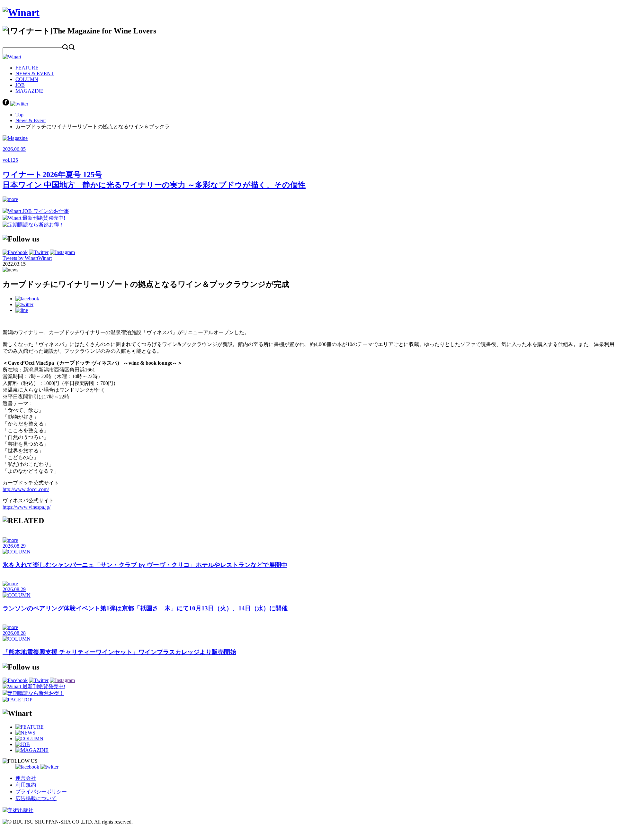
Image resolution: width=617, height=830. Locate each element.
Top (19, 114)
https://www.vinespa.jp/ (26, 507)
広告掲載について (36, 798)
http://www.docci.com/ (26, 489)
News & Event (30, 120)
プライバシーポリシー (41, 791)
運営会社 (25, 778)
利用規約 (25, 785)
